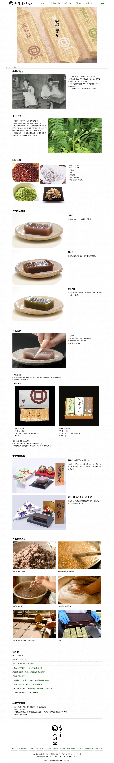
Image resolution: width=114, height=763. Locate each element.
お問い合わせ (90, 3)
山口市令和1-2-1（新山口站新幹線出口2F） (32, 672)
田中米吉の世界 (76, 748)
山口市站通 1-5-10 (21, 655)
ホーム (8, 67)
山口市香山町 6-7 (28, 664)
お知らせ (44, 3)
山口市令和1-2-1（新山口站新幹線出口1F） (31, 668)
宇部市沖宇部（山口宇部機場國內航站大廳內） (35, 680)
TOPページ (14, 748)
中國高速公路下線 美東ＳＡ (46, 688)
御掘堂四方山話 (65, 748)
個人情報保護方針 (88, 748)
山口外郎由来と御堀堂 (51, 748)
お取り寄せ (68, 3)
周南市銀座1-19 (22, 676)
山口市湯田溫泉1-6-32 (24, 659)
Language (102, 3)
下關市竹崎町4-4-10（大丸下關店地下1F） (30, 684)
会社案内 (78, 3)
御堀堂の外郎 (55, 3)
